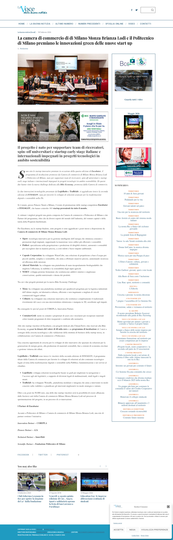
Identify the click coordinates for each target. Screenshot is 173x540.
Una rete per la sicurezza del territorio (133, 211)
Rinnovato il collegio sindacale (133, 396)
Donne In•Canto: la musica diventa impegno (134, 248)
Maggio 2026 (133, 113)
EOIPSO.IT (67, 532)
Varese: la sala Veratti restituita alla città (133, 241)
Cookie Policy (136, 535)
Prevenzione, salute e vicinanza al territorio (133, 307)
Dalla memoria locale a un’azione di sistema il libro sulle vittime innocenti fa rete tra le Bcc (133, 357)
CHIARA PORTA (42, 532)
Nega (132, 530)
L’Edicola (133, 288)
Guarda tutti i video (134, 99)
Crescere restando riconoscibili (133, 411)
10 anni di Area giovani (134, 193)
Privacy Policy (145, 535)
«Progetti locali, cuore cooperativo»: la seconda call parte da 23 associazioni (133, 347)
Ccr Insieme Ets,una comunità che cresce (133, 371)
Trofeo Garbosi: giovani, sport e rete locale (133, 270)
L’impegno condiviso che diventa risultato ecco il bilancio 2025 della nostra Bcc (134, 379)
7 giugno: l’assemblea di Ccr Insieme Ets (133, 300)
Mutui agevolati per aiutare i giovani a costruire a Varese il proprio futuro (133, 322)
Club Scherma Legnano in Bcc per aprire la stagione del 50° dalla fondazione (30, 499)
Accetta (118, 530)
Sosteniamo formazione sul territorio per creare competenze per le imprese (133, 339)
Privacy (39, 529)
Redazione (24, 48)
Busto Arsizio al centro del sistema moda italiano (133, 219)
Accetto (134, 84)
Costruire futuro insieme (133, 417)
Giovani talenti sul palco (133, 205)
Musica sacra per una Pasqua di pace (133, 255)
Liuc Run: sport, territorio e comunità (133, 282)
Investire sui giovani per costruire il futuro (134, 365)
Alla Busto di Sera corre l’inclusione (133, 276)
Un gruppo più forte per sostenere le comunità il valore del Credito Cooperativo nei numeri (133, 388)
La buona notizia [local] (26, 32)
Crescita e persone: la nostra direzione (133, 294)
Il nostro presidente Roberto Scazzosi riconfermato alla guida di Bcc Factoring (133, 314)
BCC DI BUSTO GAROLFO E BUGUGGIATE (91, 532)
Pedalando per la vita (134, 199)
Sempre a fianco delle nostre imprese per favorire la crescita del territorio (133, 331)
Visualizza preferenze (154, 530)
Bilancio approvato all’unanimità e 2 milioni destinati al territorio (133, 404)
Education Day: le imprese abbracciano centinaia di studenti (93, 499)
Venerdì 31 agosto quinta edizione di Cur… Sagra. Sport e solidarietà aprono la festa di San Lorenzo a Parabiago (62, 501)
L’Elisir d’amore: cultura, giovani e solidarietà (134, 262)
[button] (168, 506)
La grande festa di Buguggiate (133, 234)
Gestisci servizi (117, 523)
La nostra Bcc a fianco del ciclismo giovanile (134, 227)
